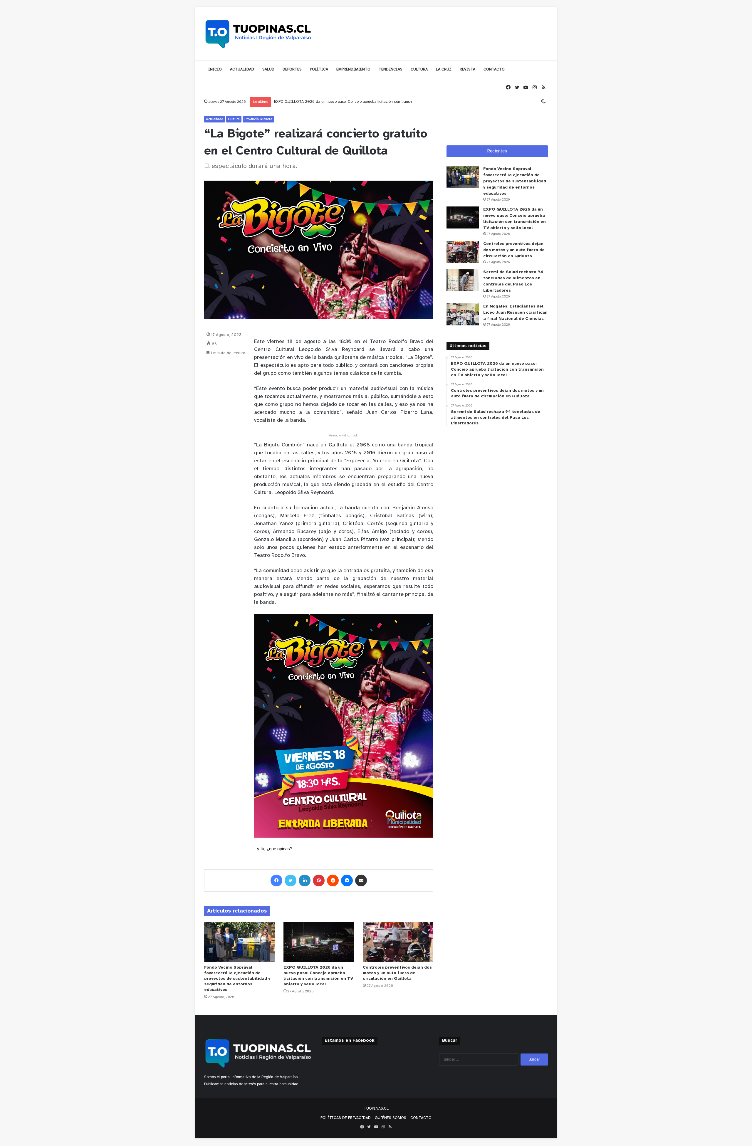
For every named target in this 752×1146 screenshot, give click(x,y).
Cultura (234, 119)
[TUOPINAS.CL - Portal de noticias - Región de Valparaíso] (258, 33)
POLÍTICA (319, 69)
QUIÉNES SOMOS (390, 1118)
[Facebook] (508, 87)
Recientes (497, 151)
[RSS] (543, 87)
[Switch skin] (543, 102)
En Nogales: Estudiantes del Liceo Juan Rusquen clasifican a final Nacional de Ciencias (515, 312)
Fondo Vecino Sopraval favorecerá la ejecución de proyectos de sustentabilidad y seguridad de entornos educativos (237, 978)
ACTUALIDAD (242, 69)
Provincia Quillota (258, 119)
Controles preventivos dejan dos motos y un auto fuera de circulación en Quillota (397, 973)
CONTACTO (494, 69)
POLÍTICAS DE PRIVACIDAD (345, 1118)
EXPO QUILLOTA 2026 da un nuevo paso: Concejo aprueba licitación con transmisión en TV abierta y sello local (370, 102)
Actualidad (214, 119)
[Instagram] (534, 87)
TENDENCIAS (390, 69)
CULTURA (419, 69)
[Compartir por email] (361, 880)
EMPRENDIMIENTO (353, 69)
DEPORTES (292, 69)
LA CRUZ (443, 69)
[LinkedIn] (304, 880)
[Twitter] (517, 87)
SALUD (268, 69)
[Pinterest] (319, 880)
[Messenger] (347, 880)
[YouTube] (525, 87)
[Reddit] (333, 880)
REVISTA (467, 69)
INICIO (215, 69)
